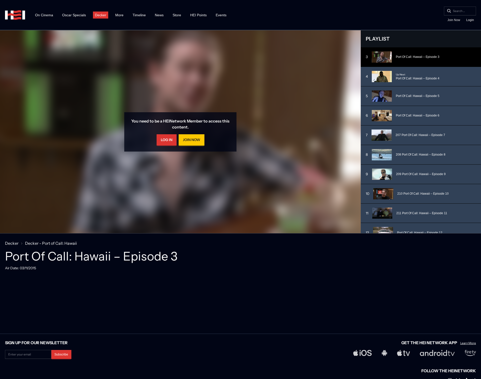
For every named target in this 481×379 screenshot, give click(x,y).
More (119, 15)
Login (470, 20)
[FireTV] (470, 353)
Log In (166, 140)
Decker (100, 15)
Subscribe (61, 354)
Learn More (468, 343)
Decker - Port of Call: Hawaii (51, 243)
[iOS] (362, 353)
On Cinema (44, 15)
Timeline (139, 15)
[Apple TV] (403, 353)
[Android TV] (437, 353)
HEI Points (198, 15)
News (159, 15)
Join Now (453, 20)
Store (177, 15)
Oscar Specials (74, 15)
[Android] (384, 353)
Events (221, 15)
